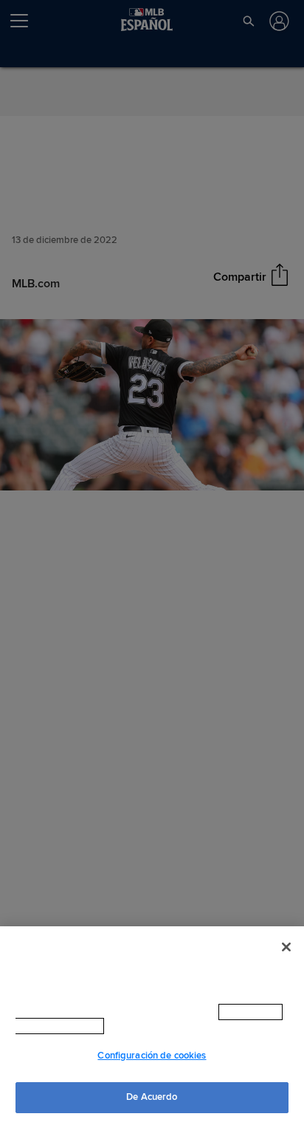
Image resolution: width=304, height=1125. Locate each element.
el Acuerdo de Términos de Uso (186, 1026)
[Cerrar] (286, 947)
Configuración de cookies (151, 1055)
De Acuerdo (151, 1097)
